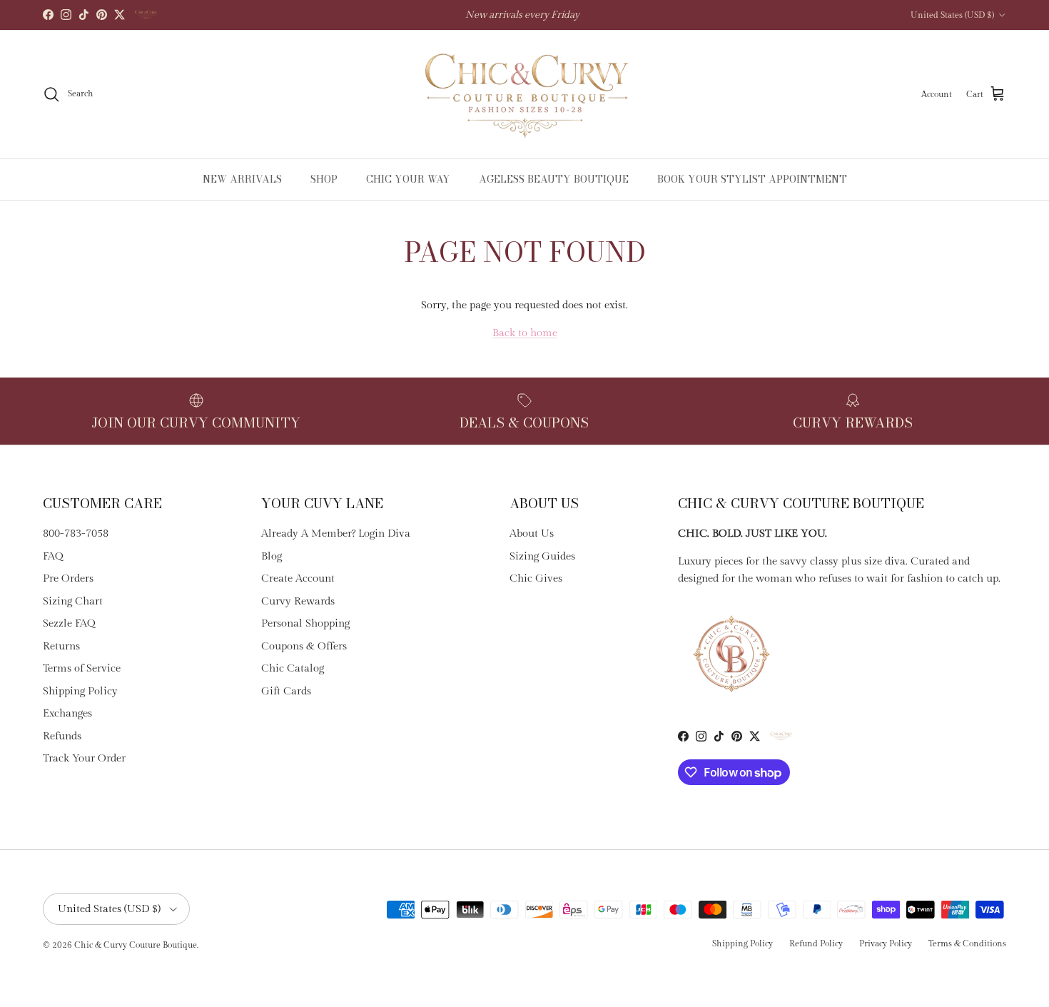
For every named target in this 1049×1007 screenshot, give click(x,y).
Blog (271, 556)
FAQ (53, 556)
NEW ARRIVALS (242, 179)
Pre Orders (68, 578)
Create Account (298, 578)
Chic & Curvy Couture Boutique (135, 945)
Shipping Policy (80, 691)
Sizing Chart (73, 601)
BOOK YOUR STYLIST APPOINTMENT (752, 179)
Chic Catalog (292, 668)
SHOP (324, 179)
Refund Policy (816, 943)
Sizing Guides (542, 556)
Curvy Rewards (298, 601)
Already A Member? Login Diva (335, 533)
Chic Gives (536, 578)
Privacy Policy (885, 943)
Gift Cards (286, 691)
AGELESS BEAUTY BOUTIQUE (554, 179)
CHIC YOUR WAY (408, 179)
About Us (532, 533)
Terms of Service (82, 668)
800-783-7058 (75, 533)
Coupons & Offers (304, 646)
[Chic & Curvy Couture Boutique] (525, 94)
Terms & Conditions (967, 943)
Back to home (524, 333)
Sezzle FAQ (69, 623)
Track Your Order (84, 758)
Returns (61, 646)
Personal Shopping (305, 623)
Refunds (62, 736)
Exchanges (67, 713)
